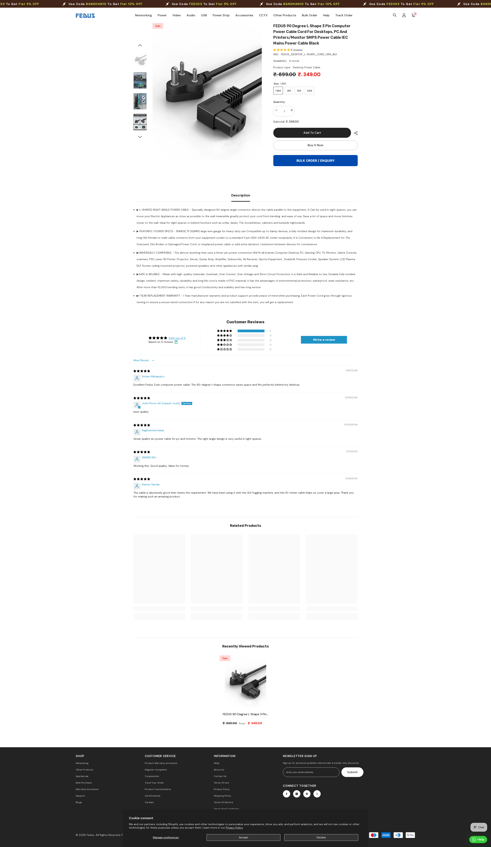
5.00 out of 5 (177, 338)
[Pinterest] (307, 794)
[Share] (354, 133)
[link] (159, 608)
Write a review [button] (324, 340)
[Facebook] (286, 794)
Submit (352, 772)
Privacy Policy (234, 827)
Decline (321, 837)
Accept (243, 837)
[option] (207, 91)
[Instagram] (296, 794)
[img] (141, 371)
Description (240, 195)
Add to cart (312, 133)
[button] (140, 45)
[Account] (404, 15)
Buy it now (315, 145)
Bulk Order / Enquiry (316, 160)
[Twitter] (317, 794)
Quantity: (279, 102)
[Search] (395, 15)
